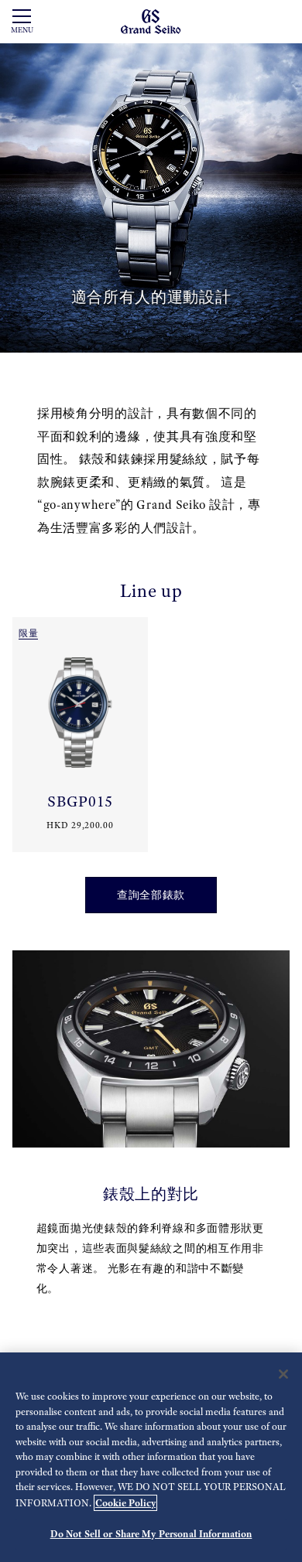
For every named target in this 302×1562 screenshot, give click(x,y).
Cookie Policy (125, 1502)
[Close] (283, 1374)
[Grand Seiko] (150, 20)
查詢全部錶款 (151, 895)
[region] (151, 1457)
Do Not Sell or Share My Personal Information (151, 1533)
